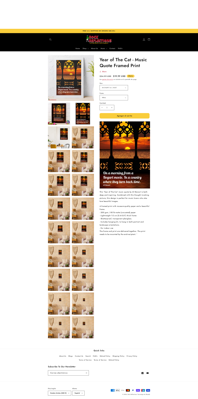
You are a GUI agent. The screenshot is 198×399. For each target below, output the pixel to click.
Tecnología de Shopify (144, 394)
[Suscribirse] (86, 373)
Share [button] (104, 71)
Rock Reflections (132, 394)
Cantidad (103, 103)
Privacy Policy (132, 356)
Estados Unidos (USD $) (58, 393)
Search (88, 356)
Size (101, 83)
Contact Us (79, 356)
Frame (102, 93)
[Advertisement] (99, 14)
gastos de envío (107, 79)
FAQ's (95, 356)
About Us (62, 356)
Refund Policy (105, 356)
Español (77, 393)
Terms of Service (85, 360)
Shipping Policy (118, 356)
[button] (50, 39)
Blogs (70, 356)
